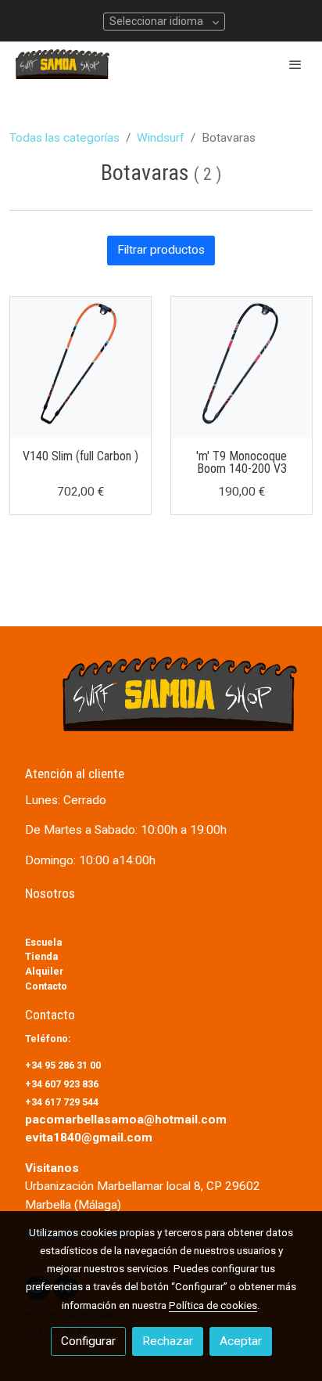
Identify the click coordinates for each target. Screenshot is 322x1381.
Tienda (41, 956)
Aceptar (241, 1341)
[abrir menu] (295, 64)
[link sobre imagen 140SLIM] (80, 367)
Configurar (88, 1341)
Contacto (46, 986)
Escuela (43, 942)
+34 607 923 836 (63, 1084)
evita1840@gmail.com (88, 1137)
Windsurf (160, 138)
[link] (62, 64)
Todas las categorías (64, 138)
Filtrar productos (161, 250)
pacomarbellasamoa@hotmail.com (126, 1119)
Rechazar (167, 1341)
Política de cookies (213, 1305)
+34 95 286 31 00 (64, 1065)
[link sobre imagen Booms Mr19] (241, 367)
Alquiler (44, 971)
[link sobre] (161, 703)
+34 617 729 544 (61, 1102)
